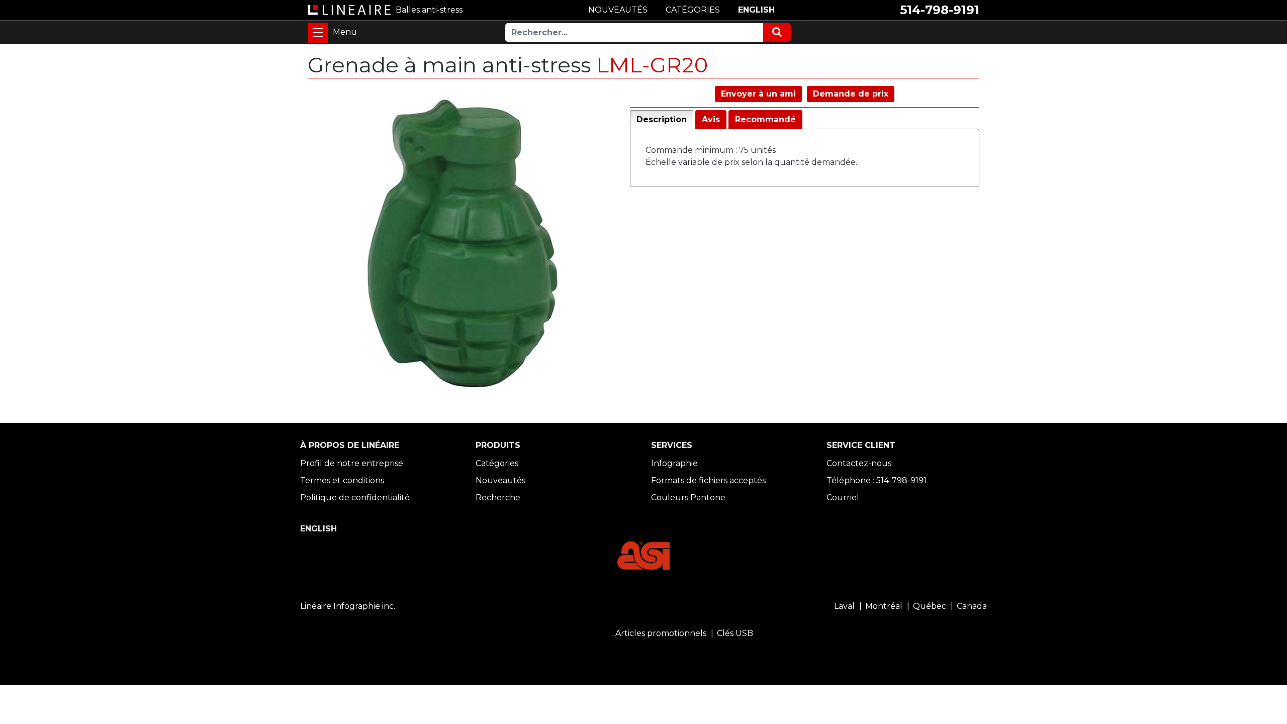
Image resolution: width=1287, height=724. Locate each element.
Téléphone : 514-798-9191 (876, 480)
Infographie (674, 463)
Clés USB (735, 633)
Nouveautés (500, 480)
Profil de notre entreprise (351, 463)
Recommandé (765, 119)
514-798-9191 (939, 10)
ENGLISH (756, 10)
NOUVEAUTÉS (618, 10)
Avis (711, 119)
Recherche (498, 497)
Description (661, 119)
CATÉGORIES (693, 10)
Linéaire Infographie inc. (347, 606)
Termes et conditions (342, 480)
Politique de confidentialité (355, 497)
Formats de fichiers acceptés (708, 480)
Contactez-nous (858, 463)
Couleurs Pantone (688, 497)
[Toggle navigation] (318, 33)
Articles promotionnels (660, 633)
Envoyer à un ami (758, 94)
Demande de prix (850, 94)
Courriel (842, 497)
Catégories (497, 463)
